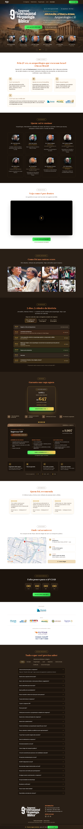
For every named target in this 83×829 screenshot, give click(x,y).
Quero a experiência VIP (41, 452)
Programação (41, 2)
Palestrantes (34, 2)
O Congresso (26, 2)
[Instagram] (45, 816)
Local (47, 2)
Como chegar (62, 561)
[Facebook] (48, 816)
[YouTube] (50, 816)
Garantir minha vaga (40, 408)
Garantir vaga (73, 2)
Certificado (35, 664)
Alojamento (50, 661)
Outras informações (45, 664)
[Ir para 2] (41, 49)
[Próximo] (46, 50)
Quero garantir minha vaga (33, 27)
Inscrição (52, 2)
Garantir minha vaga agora (41, 594)
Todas (22, 661)
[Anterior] (37, 50)
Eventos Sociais (58, 661)
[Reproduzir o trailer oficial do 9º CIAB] (41, 218)
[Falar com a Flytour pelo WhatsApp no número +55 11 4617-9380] (41, 635)
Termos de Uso (46, 820)
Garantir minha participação (41, 239)
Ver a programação (52, 27)
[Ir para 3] (43, 49)
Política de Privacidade (38, 820)
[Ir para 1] (39, 49)
